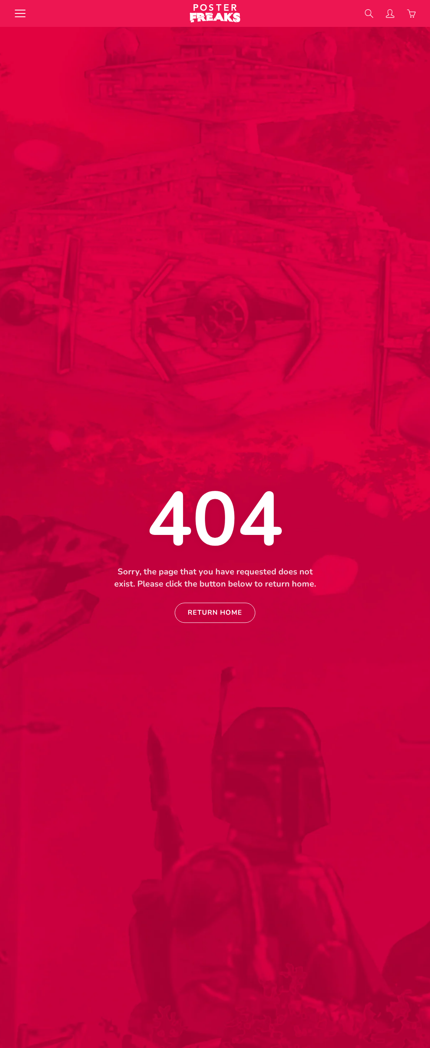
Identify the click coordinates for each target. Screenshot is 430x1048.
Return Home (215, 613)
